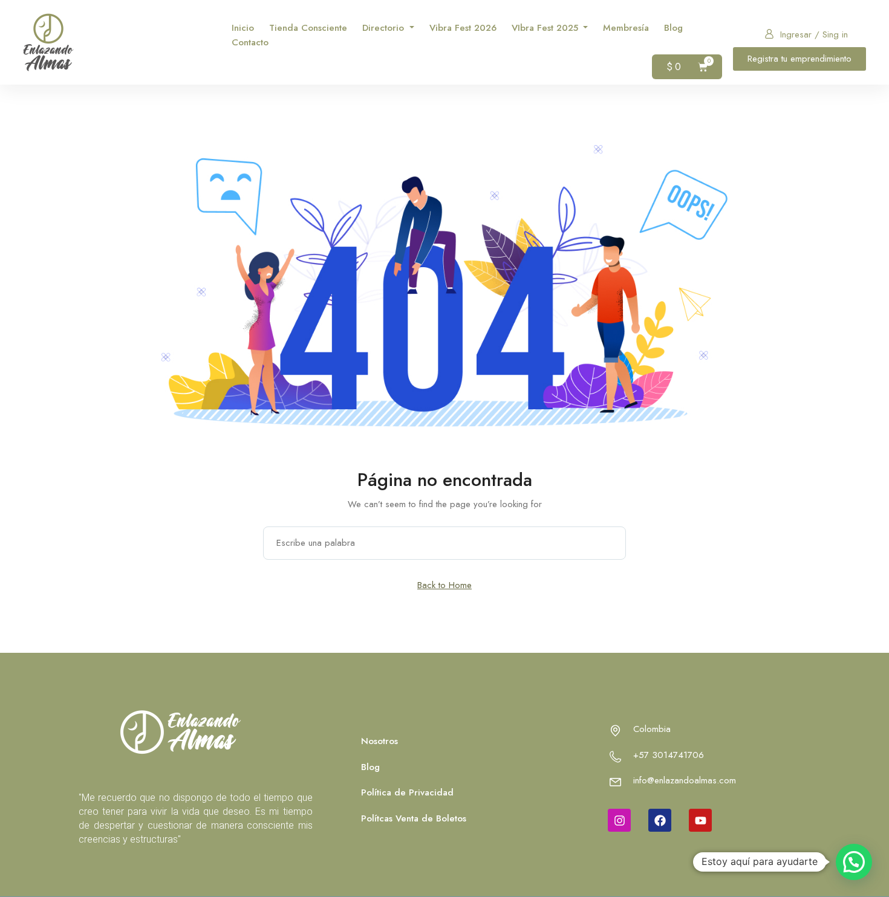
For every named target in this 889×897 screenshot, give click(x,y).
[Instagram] (619, 820)
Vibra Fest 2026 (463, 27)
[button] (854, 862)
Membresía (626, 27)
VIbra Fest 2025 (546, 27)
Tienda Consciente (308, 27)
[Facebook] (659, 820)
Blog (673, 27)
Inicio (243, 27)
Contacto (250, 42)
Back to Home (444, 585)
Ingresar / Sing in (814, 34)
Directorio (384, 27)
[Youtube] (700, 820)
